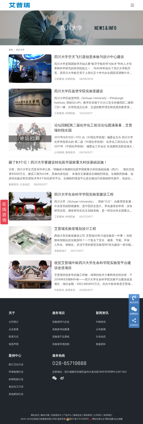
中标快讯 (59, 289)
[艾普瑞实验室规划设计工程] (30, 240)
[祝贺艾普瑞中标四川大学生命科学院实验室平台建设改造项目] (30, 274)
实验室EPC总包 (60, 321)
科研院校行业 (16, 379)
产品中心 (67, 415)
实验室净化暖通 (60, 329)
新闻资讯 (70, 152)
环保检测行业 (16, 371)
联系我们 (108, 415)
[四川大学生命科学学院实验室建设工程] (30, 206)
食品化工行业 (16, 386)
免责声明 (13, 344)
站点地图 (118, 419)
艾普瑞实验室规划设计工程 (75, 229)
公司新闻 (59, 152)
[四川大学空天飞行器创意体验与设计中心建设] (30, 68)
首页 (11, 49)
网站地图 (109, 419)
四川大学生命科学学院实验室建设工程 (84, 194)
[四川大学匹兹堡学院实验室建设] (30, 103)
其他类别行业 (16, 393)
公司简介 (13, 321)
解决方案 (45, 415)
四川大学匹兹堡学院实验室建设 (78, 91)
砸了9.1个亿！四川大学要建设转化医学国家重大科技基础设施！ (58, 162)
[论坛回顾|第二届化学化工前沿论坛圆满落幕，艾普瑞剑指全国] (30, 137)
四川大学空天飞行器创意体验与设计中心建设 (89, 57)
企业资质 (13, 329)
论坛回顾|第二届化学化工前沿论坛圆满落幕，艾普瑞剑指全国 (93, 127)
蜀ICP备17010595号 (79, 419)
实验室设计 (60, 250)
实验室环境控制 (60, 344)
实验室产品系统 (60, 336)
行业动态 (25, 184)
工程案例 (59, 78)
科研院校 (70, 78)
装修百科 (101, 344)
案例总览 (77, 415)
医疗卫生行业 (16, 364)
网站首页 (35, 415)
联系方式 (13, 336)
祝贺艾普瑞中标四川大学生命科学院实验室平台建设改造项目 (92, 265)
